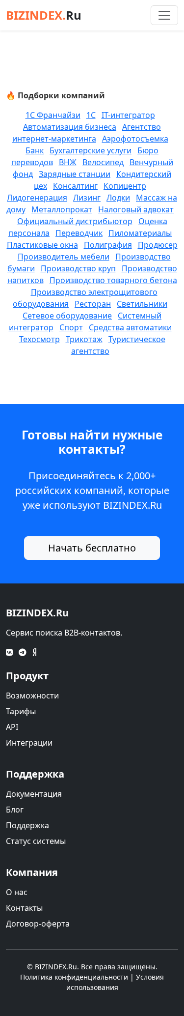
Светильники (142, 303)
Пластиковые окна (42, 244)
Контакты (24, 907)
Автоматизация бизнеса (69, 126)
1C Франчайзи (53, 115)
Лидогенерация (37, 197)
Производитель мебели (63, 256)
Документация (34, 793)
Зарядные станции (74, 174)
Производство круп (78, 268)
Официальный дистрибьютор (74, 221)
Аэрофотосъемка (135, 138)
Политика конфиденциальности (74, 977)
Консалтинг (75, 185)
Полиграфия (108, 244)
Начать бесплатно (92, 547)
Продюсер (158, 244)
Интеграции (29, 742)
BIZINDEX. (43, 15)
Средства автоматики (130, 327)
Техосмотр (39, 339)
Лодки (118, 197)
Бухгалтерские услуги (90, 150)
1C (91, 115)
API (12, 727)
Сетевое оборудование (67, 315)
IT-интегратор (128, 115)
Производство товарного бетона (113, 280)
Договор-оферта (38, 923)
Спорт (71, 327)
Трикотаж (84, 339)
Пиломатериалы (140, 233)
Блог (15, 809)
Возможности (32, 695)
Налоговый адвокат (136, 209)
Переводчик (79, 233)
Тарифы (21, 711)
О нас (16, 892)
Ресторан (93, 303)
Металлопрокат (61, 209)
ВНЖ (68, 162)
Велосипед (103, 162)
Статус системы (36, 841)
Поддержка (27, 825)
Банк (35, 150)
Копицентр (125, 185)
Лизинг (87, 197)
